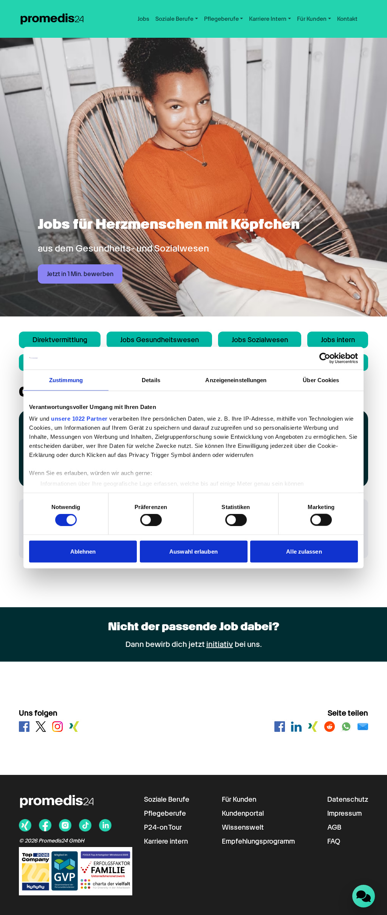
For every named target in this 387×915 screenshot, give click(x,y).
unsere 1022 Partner (79, 418)
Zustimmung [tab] (66, 379)
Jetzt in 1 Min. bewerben (80, 274)
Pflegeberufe (165, 813)
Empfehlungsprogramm (258, 841)
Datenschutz (347, 799)
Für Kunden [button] (312, 18)
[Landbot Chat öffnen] (363, 896)
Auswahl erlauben (193, 551)
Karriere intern (166, 841)
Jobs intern (338, 340)
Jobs (143, 18)
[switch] (151, 520)
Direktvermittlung (60, 340)
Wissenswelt (243, 827)
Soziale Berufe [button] (174, 18)
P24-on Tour (163, 827)
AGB (334, 827)
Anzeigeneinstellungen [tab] (235, 379)
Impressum (344, 813)
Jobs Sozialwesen (260, 340)
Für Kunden (239, 799)
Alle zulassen (304, 551)
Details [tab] (151, 379)
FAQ (333, 841)
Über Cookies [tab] (321, 379)
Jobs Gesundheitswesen (159, 340)
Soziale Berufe (166, 799)
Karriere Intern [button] (267, 18)
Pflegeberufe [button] (221, 18)
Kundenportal (243, 813)
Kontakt (347, 18)
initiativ (219, 644)
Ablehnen (83, 551)
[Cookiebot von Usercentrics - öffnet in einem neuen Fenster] (325, 358)
